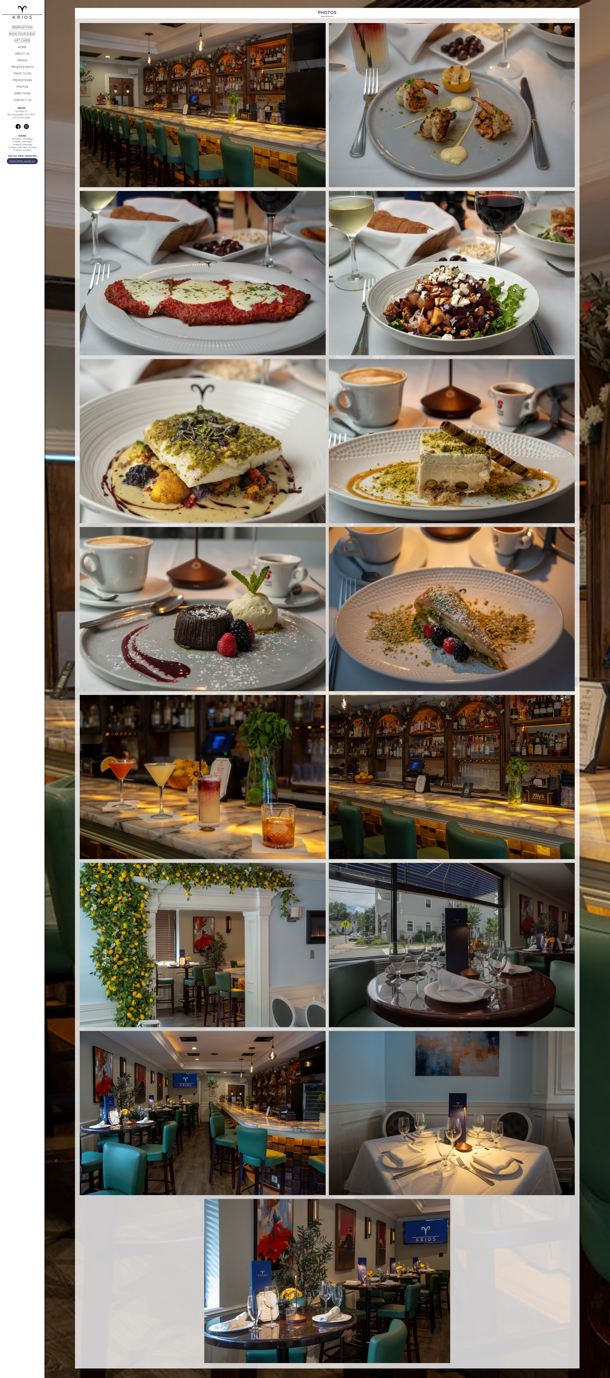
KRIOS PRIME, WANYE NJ (22, 161)
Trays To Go (22, 73)
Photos (22, 86)
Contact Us (22, 100)
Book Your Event (22, 34)
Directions (22, 93)
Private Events (22, 67)
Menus (22, 60)
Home (22, 47)
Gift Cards (22, 40)
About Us (22, 53)
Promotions (22, 80)
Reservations (22, 27)
